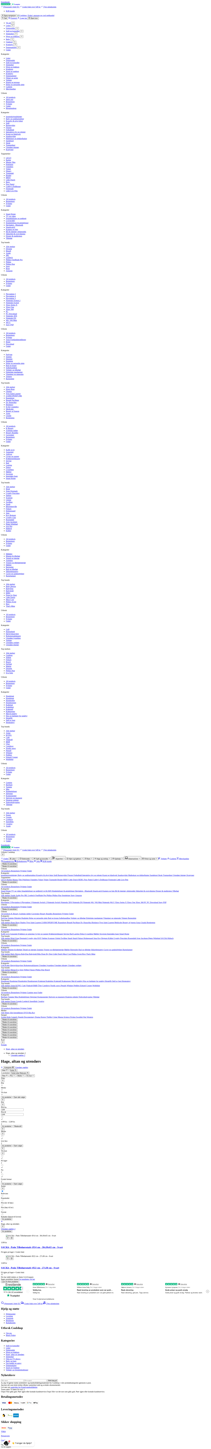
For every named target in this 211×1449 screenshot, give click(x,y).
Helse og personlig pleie (15, 85)
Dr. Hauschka (11, 402)
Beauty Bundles (12, 433)
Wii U (8, 323)
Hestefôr (9, 718)
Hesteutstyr (10, 722)
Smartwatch (10, 227)
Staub (8, 504)
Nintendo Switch (12, 303)
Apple (8, 253)
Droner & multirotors (14, 236)
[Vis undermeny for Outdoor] (14, 42)
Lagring (9, 465)
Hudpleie (9, 361)
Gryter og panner (12, 456)
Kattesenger (10, 711)
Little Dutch (10, 180)
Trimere (9, 377)
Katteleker (10, 707)
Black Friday (11, 1335)
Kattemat (9, 705)
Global (8, 500)
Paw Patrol (10, 184)
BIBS (8, 593)
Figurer (8, 128)
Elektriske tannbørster (14, 372)
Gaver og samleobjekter (15, 574)
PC (7, 312)
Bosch (8, 662)
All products (10, 97)
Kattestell (9, 709)
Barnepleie (10, 379)
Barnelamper (11, 576)
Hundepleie (10, 700)
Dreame (9, 249)
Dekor (8, 467)
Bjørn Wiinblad (12, 524)
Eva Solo (9, 673)
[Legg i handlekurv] (11, 1238)
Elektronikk (10, 60)
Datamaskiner (11, 76)
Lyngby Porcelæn (13, 493)
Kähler (8, 531)
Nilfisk (8, 657)
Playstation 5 (11, 294)
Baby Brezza (11, 586)
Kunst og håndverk (13, 134)
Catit (8, 737)
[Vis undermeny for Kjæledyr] (15, 44)
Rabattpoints (11, 1323)
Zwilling (9, 502)
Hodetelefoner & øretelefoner (17, 223)
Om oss (9, 1333)
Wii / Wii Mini (11, 320)
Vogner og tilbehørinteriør (16, 563)
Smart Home (11, 214)
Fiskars (8, 509)
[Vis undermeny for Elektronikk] (17, 28)
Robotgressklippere (13, 636)
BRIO (8, 178)
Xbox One (10, 307)
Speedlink (10, 822)
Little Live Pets (12, 191)
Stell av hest (10, 720)
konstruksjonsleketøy (14, 117)
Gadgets (9, 87)
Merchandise (11, 89)
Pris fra (3, 1107)
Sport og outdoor (12, 71)
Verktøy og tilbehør (13, 370)
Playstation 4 (11, 296)
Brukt (8, 342)
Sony (8, 266)
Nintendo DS (11, 318)
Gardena (9, 655)
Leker (8, 58)
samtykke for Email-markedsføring (24, 1387)
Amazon (9, 271)
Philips (8, 262)
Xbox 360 (10, 309)
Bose (8, 269)
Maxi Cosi (10, 600)
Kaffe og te (10, 450)
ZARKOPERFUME (14, 396)
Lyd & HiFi (10, 221)
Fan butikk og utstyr (13, 1363)
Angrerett (9, 1318)
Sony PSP (10, 325)
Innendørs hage (12, 476)
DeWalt (9, 664)
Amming (9, 560)
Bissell (8, 251)
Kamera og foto (12, 229)
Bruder (8, 175)
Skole (8, 143)
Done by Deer (11, 595)
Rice (7, 604)
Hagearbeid (10, 632)
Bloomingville (11, 506)
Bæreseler (10, 567)
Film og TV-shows (13, 1359)
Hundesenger (11, 703)
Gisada (8, 416)
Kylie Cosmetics (12, 407)
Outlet (8, 106)
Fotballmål (10, 130)
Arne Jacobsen (11, 522)
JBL (7, 255)
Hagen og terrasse (13, 82)
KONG (9, 735)
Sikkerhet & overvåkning (15, 234)
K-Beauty (9, 428)
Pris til (3, 1112)
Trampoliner (10, 145)
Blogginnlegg (11, 108)
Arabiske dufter (12, 430)
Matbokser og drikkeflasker (16, 139)
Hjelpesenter (11, 1314)
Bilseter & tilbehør (13, 556)
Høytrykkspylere (12, 634)
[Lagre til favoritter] (7, 1238)
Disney (8, 171)
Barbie (8, 160)
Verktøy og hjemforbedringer (17, 1370)
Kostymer (9, 150)
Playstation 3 (11, 298)
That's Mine (10, 606)
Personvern (5, 1436)
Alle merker (10, 247)
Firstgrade (10, 189)
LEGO (8, 158)
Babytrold (10, 591)
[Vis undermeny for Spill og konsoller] (21, 31)
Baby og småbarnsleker (15, 119)
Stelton (8, 495)
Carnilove (9, 746)
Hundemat (10, 696)
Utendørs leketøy (12, 147)
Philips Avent (11, 602)
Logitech (9, 258)
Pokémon (9, 164)
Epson (8, 815)
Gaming (9, 783)
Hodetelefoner (11, 791)
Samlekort (10, 141)
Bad (7, 463)
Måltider (9, 554)
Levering (9, 1316)
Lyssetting (10, 470)
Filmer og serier (12, 78)
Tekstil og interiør (12, 558)
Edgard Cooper (12, 757)
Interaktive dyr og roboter (16, 132)
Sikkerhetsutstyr (12, 571)
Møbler (8, 472)
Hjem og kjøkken (12, 67)
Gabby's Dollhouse (13, 186)
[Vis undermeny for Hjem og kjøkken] (21, 36)
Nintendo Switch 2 (13, 301)
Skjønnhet (10, 65)
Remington (10, 418)
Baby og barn (11, 1361)
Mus (7, 789)
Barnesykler (10, 125)
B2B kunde (10, 11)
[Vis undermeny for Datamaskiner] (19, 47)
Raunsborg (10, 398)
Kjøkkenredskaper (13, 459)
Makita (8, 666)
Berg (8, 182)
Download (10, 344)
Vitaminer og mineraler (15, 374)
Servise (8, 461)
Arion (8, 733)
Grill (7, 629)
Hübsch (9, 528)
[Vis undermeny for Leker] (12, 25)
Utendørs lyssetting (13, 638)
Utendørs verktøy (12, 643)
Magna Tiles (10, 162)
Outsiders (9, 167)
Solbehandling (11, 368)
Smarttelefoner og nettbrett (16, 218)
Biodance (9, 405)
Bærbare (9, 785)
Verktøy (9, 80)
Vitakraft (9, 740)
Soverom (9, 474)
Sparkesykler (11, 136)
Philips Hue (10, 264)
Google (9, 817)
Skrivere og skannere (14, 798)
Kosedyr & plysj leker (14, 121)
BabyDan (9, 589)
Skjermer (9, 794)
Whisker (9, 753)
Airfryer (9, 454)
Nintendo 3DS (11, 316)
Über (8, 744)
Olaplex (9, 391)
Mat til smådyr (11, 714)
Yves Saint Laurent (13, 394)
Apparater (10, 452)
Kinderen (9, 69)
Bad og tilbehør (12, 569)
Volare (8, 169)
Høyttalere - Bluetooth (14, 225)
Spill (7, 123)
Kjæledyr (9, 74)
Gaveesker (10, 435)
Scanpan (9, 498)
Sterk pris (9, 99)
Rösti (8, 489)
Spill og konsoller (12, 63)
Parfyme (9, 355)
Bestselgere (10, 102)
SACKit (9, 526)
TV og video (11, 216)
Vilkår (3, 1431)
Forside (4, 1045)
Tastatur (9, 787)
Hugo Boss (10, 389)
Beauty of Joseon (12, 411)
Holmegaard (10, 511)
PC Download (11, 314)
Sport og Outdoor (12, 1368)
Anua (8, 413)
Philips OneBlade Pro (14, 260)
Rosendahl (10, 520)
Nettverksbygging (13, 802)
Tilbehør (9, 238)
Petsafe (8, 751)
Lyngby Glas (11, 517)
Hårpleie (9, 359)
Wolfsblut (9, 759)
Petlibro (9, 755)
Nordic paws (11, 748)
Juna (7, 513)
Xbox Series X (11, 305)
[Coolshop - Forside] (35, 15)
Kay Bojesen (11, 515)
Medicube (10, 409)
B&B (8, 742)
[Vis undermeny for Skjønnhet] (16, 33)
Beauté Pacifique (12, 400)
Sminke (9, 357)
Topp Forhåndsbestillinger (16, 340)
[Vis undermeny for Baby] (12, 39)
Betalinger (10, 1321)
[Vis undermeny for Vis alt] (13, 23)
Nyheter (9, 104)
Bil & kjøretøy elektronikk (16, 232)
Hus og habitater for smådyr (16, 716)
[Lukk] (3, 854)
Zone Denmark (12, 491)
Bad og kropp (11, 366)
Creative (9, 824)
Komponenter (11, 796)
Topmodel (10, 173)
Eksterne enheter (12, 800)
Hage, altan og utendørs (15, 1049)
